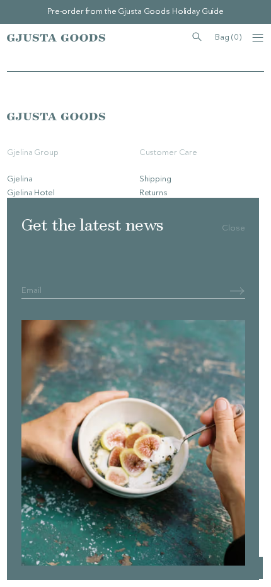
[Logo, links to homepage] (56, 38)
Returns (153, 193)
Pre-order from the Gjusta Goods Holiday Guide (135, 12)
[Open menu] (257, 38)
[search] (197, 37)
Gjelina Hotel (30, 193)
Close (233, 228)
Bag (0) (228, 37)
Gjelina (19, 179)
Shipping (155, 179)
